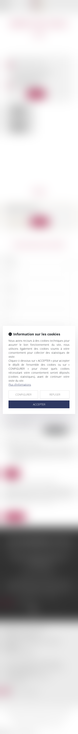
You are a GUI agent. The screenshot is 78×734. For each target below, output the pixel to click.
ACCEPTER (39, 404)
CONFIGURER (23, 394)
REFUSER (54, 394)
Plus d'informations (20, 384)
